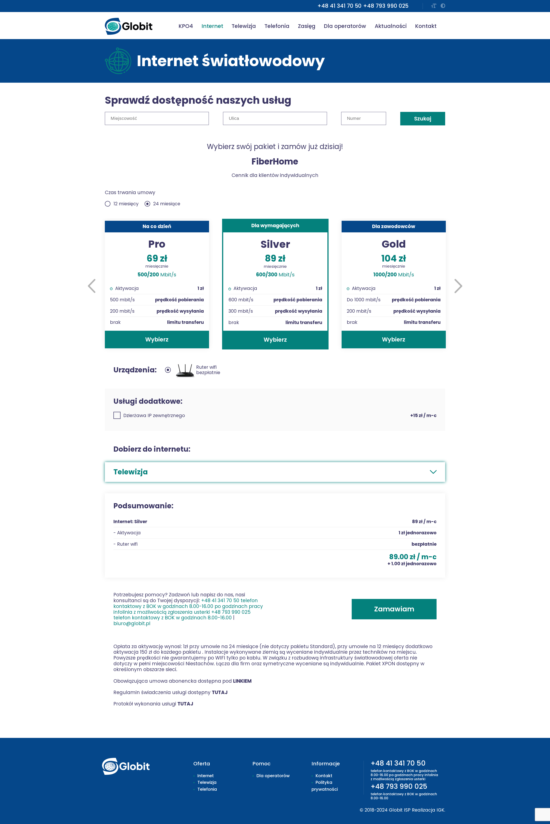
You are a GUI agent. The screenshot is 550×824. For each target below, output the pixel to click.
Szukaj (422, 118)
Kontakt (426, 26)
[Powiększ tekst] (433, 6)
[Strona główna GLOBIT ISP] (130, 26)
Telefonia (276, 26)
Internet (212, 26)
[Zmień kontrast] (443, 6)
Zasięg (306, 26)
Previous (92, 286)
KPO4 (186, 26)
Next (458, 286)
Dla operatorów (345, 26)
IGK (440, 810)
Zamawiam (394, 609)
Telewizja (244, 26)
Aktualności (391, 26)
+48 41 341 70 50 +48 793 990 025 (188, 609)
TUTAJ (220, 692)
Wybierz (156, 339)
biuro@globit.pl (131, 623)
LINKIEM (242, 681)
